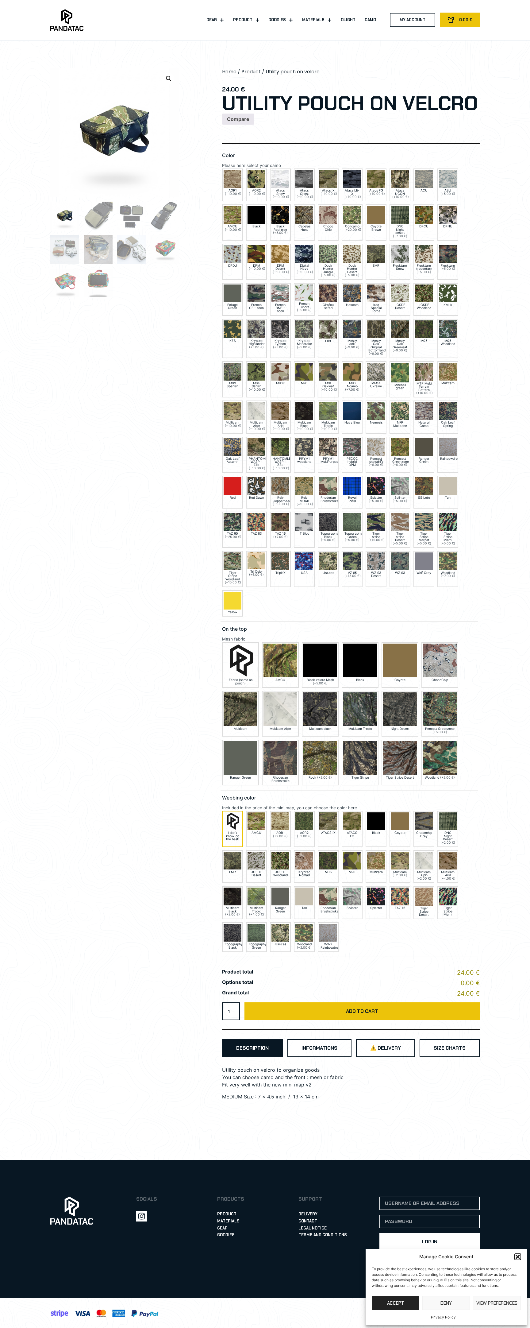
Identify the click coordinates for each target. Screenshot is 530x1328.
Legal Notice (312, 1228)
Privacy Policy (443, 1317)
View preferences (496, 1303)
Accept (395, 1303)
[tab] (252, 1048)
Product (242, 19)
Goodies (277, 19)
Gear (211, 19)
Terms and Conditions (322, 1234)
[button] (518, 1257)
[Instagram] (141, 1216)
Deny (446, 1303)
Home (229, 71)
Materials (313, 19)
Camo (370, 19)
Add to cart (362, 1011)
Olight (348, 19)
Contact (307, 1221)
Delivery (307, 1214)
